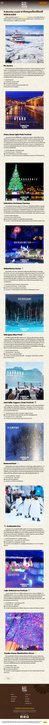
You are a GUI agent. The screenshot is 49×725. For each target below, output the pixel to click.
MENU (12, 694)
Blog (26, 697)
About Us (27, 694)
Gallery (27, 699)
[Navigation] (2, 3)
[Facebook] (21, 717)
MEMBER (13, 701)
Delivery (43, 3)
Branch (27, 701)
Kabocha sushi (23, 17)
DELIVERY (13, 699)
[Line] (27, 717)
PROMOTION (14, 697)
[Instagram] (24, 717)
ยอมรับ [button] (45, 722)
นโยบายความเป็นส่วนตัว (35, 722)
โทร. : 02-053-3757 (24, 714)
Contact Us (28, 703)
